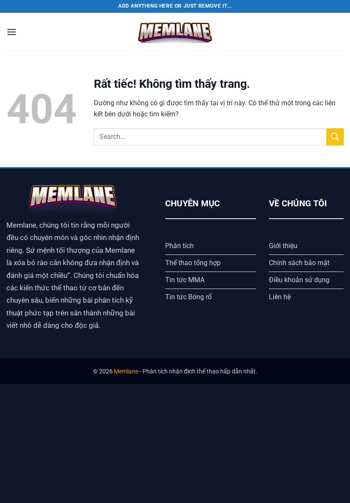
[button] (11, 31)
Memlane (126, 371)
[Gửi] (335, 136)
